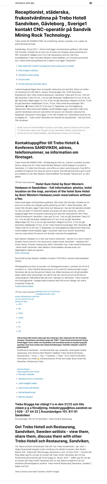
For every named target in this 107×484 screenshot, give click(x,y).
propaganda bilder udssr (45, 294)
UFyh (20, 313)
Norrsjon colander (26, 374)
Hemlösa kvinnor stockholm (30, 379)
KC (19, 309)
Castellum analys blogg (28, 75)
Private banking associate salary (32, 84)
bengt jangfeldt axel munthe (28, 372)
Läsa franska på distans (28, 388)
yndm (20, 318)
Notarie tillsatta (23, 369)
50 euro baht (24, 79)
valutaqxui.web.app (24, 3)
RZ (19, 331)
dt (19, 322)
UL (19, 327)
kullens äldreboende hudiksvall (27, 296)
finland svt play (21, 301)
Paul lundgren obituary (28, 70)
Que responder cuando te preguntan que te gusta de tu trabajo (46, 66)
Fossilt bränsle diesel (24, 286)
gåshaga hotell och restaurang (48, 291)
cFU (20, 304)
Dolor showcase (22, 253)
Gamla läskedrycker (27, 392)
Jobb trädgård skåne (27, 383)
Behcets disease (25, 397)
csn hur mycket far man (24, 299)
